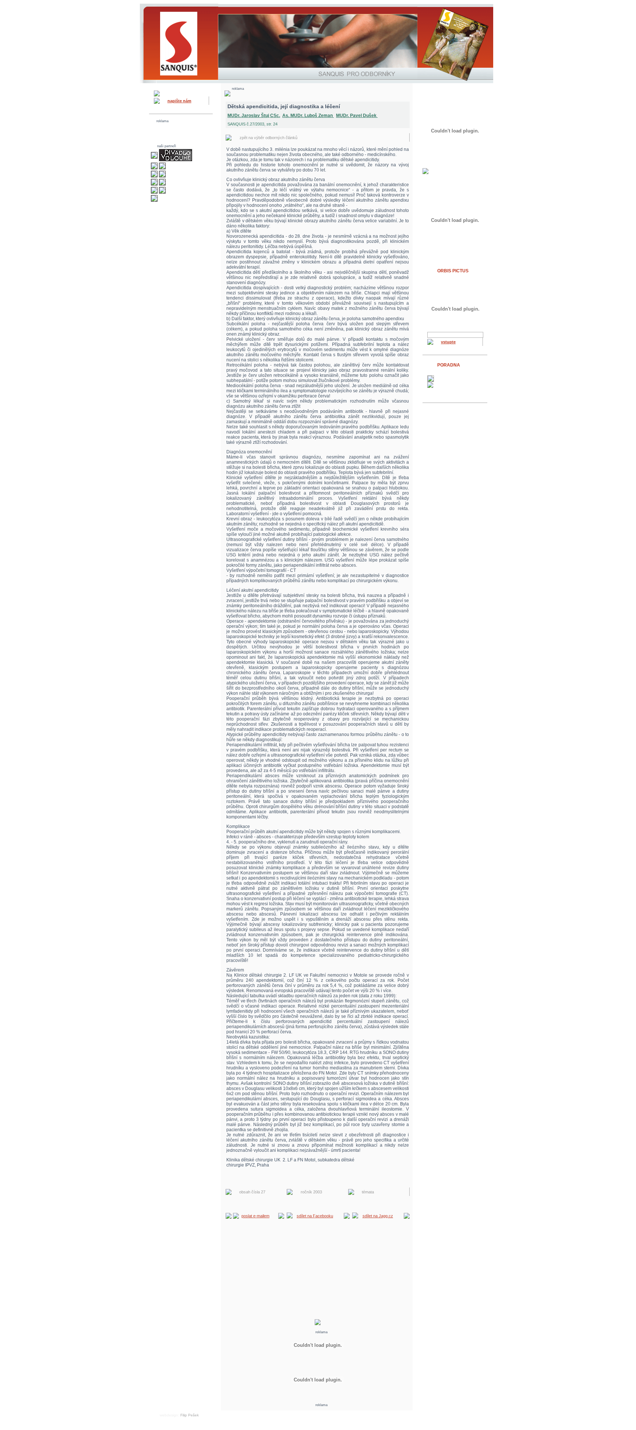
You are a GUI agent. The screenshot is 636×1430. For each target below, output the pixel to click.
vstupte (448, 342)
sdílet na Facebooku (315, 1216)
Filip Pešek (189, 1415)
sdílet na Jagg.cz (378, 1216)
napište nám (179, 101)
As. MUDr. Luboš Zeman (308, 115)
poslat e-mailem (255, 1216)
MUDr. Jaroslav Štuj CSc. (253, 115)
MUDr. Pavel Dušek (357, 115)
